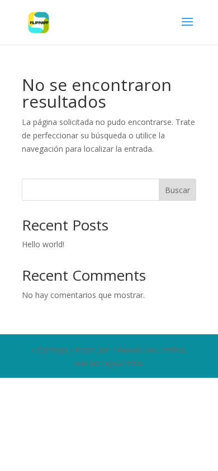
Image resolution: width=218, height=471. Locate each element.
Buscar (177, 190)
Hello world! (43, 244)
